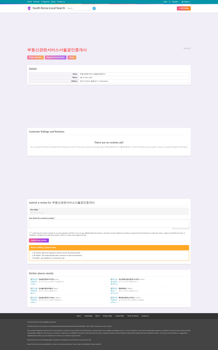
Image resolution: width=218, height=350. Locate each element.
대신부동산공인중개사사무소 (129, 279)
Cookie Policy (119, 316)
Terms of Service (132, 316)
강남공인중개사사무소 (47, 297)
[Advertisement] (95, 30)
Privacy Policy (107, 316)
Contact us (61, 2)
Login (165, 2)
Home (29, 2)
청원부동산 (123, 288)
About (53, 2)
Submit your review (39, 240)
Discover (36, 2)
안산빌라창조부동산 (46, 288)
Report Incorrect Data (55, 57)
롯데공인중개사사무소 (127, 297)
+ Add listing (184, 8)
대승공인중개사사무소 (47, 279)
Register (175, 2)
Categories (45, 2)
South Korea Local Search (49, 8)
